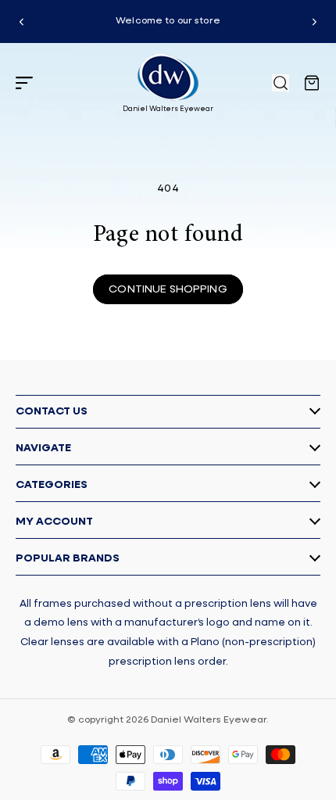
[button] (24, 82)
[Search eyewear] (280, 82)
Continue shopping (168, 289)
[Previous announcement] (21, 22)
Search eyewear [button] (280, 82)
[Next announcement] (314, 22)
